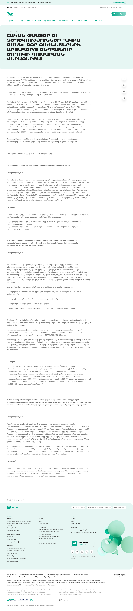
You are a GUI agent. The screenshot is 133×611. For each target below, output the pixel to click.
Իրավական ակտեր (29, 582)
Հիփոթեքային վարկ (13, 530)
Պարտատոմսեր (12, 539)
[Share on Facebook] (124, 91)
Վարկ (40, 521)
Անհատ (9, 7)
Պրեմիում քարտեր (12, 556)
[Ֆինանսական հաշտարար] (63, 599)
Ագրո (23, 7)
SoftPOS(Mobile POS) (45, 534)
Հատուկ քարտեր (12, 561)
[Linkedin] (82, 552)
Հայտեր (9, 580)
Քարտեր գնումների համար (15, 550)
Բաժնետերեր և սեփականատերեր (31, 575)
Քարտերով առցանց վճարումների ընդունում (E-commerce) (49, 537)
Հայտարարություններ (14, 585)
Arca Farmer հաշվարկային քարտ (81, 530)
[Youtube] (77, 552)
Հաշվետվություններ (30, 580)
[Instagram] (91, 552)
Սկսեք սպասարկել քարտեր (47, 543)
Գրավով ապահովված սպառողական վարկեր (18, 524)
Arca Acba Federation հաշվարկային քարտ (84, 532)
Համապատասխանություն (16, 577)
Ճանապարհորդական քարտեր (17, 558)
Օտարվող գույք (61, 582)
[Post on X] (124, 78)
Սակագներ (42, 580)
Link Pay (41, 541)
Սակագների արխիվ (54, 580)
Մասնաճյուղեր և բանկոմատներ (80, 582)
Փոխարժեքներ (29, 585)
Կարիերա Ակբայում (47, 577)
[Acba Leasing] (11, 600)
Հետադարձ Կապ (116, 7)
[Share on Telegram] (124, 98)
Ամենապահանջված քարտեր (16, 548)
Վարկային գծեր (12, 528)
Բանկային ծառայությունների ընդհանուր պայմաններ (81, 580)
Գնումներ (51, 585)
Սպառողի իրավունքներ (45, 582)
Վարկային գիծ (43, 523)
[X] (87, 552)
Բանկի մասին (11, 575)
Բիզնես (16, 7)
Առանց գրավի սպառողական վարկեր (19, 521)
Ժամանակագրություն (81, 575)
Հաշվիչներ (17, 580)
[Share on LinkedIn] (124, 85)
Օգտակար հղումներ (14, 582)
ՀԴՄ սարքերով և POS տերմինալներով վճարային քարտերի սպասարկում (51, 530)
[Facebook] (72, 552)
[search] (124, 7)
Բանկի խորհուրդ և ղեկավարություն (58, 575)
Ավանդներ (10, 536)
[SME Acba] (35, 600)
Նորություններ (33, 577)
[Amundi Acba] (23, 600)
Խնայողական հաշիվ (13, 542)
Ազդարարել (104, 7)
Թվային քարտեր (12, 553)
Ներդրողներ (31, 7)
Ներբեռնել (83, 544)
